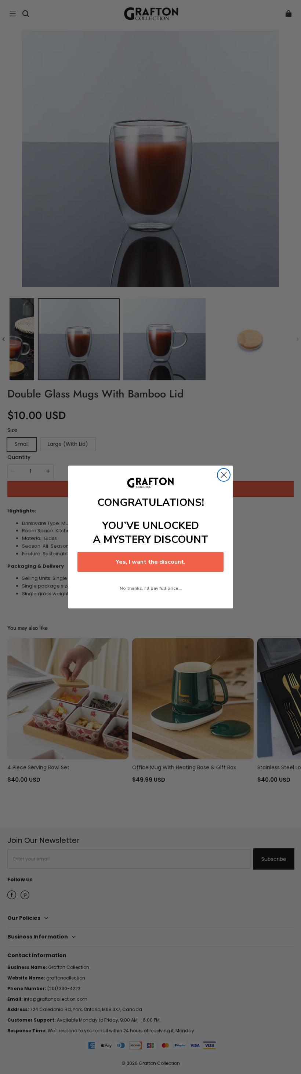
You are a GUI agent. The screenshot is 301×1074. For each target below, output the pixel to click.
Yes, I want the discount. (150, 562)
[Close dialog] (223, 475)
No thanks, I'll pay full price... (151, 588)
